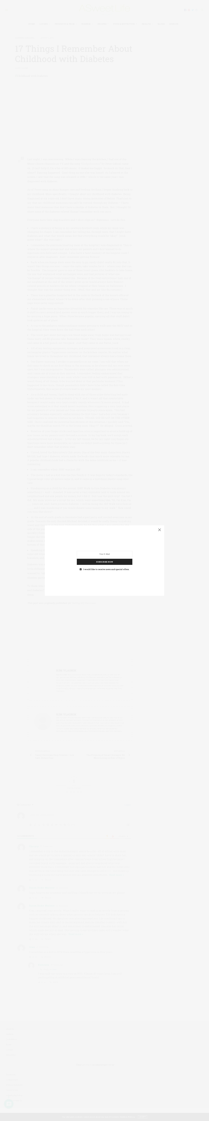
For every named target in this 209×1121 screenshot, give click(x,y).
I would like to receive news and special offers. (106, 569)
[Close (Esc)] (160, 530)
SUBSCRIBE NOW (104, 561)
